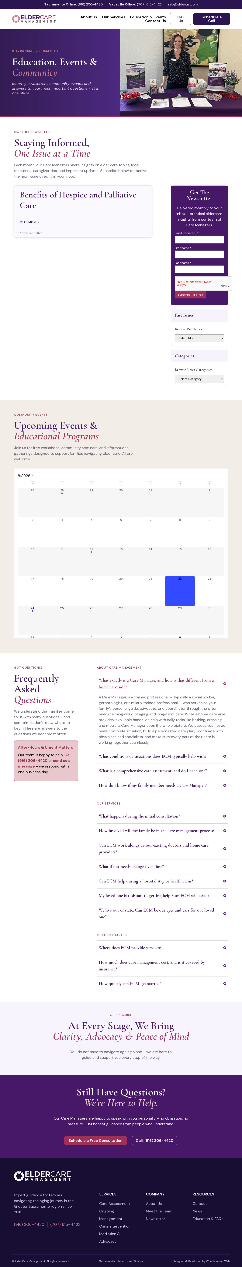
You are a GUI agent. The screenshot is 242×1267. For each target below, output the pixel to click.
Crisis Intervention (114, 1226)
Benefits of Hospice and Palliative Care (78, 199)
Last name (183, 262)
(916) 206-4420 (90, 4)
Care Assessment (114, 1203)
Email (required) (187, 233)
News (197, 1211)
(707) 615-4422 (149, 4)
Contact (200, 1203)
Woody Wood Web (218, 1261)
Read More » (29, 222)
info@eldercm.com (183, 4)
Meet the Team (159, 1211)
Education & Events (148, 17)
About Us (89, 17)
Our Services (113, 17)
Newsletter (155, 1218)
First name (183, 248)
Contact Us (155, 21)
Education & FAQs (208, 1218)
